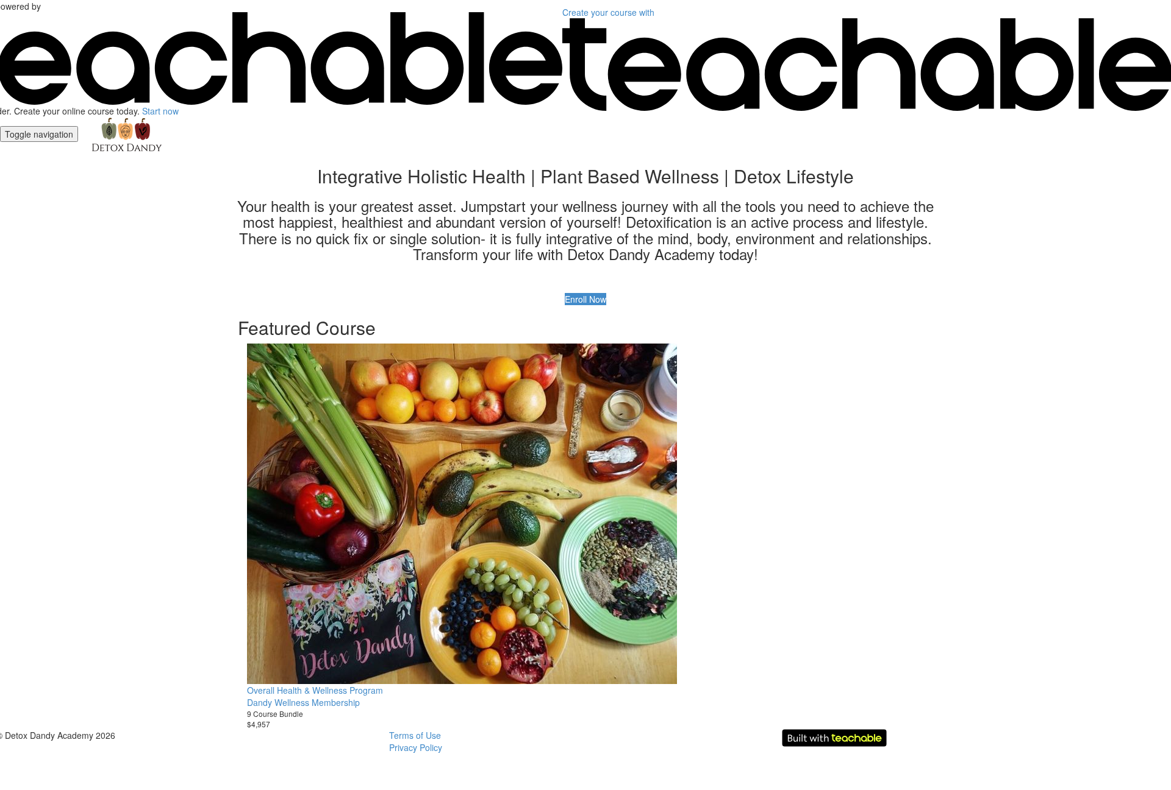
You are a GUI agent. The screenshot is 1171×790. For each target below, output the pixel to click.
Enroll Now (585, 299)
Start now (160, 111)
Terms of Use (415, 735)
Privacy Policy (415, 747)
